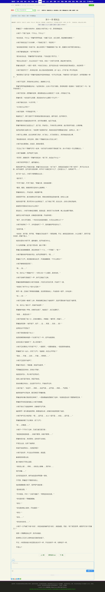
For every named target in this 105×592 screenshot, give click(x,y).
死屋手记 (19, 22)
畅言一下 (90, 570)
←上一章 (42, 555)
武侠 (40, 1)
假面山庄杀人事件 (82, 22)
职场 (73, 1)
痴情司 (73, 10)
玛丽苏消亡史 (50, 10)
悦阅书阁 (17, 5)
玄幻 (58, 1)
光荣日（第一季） (67, 22)
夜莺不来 (44, 10)
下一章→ (62, 555)
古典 (18, 1)
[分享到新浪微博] (15, 578)
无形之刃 (24, 22)
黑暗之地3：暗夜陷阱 (40, 22)
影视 (69, 1)
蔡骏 (70, 10)
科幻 (36, 1)
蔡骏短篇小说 (65, 10)
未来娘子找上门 (49, 22)
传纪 (25, 1)
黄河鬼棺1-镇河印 (58, 22)
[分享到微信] (20, 578)
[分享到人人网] (18, 578)
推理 (44, 1)
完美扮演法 (74, 22)
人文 (47, 1)
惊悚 (66, 1)
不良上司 (33, 22)
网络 (77, 1)
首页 (14, 1)
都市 (51, 1)
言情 (81, 1)
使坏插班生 (56, 10)
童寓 (55, 1)
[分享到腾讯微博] (17, 578)
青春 (33, 1)
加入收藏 (91, 5)
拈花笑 (28, 22)
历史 (29, 1)
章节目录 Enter (52, 555)
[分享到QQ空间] (13, 578)
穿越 (62, 1)
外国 (21, 1)
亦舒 (77, 10)
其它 (84, 1)
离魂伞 (23, 15)
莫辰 (61, 10)
